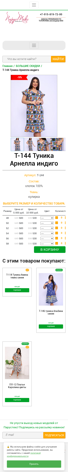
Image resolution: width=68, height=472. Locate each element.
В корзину (49, 249)
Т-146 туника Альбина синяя (51, 312)
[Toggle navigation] (34, 5)
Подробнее (17, 290)
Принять (33, 464)
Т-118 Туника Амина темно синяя (17, 276)
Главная (7, 66)
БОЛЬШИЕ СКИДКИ (28, 66)
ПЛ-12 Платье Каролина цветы (17, 386)
